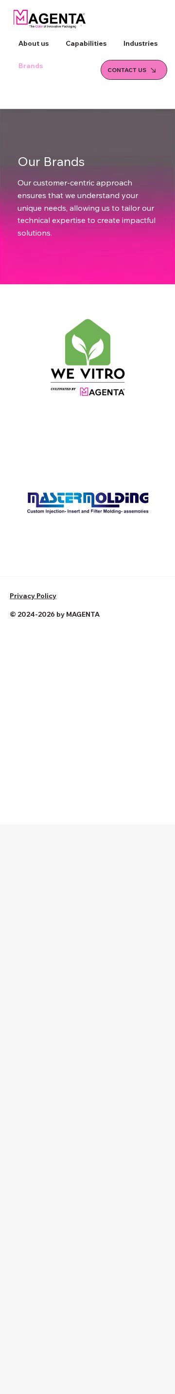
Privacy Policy (33, 595)
